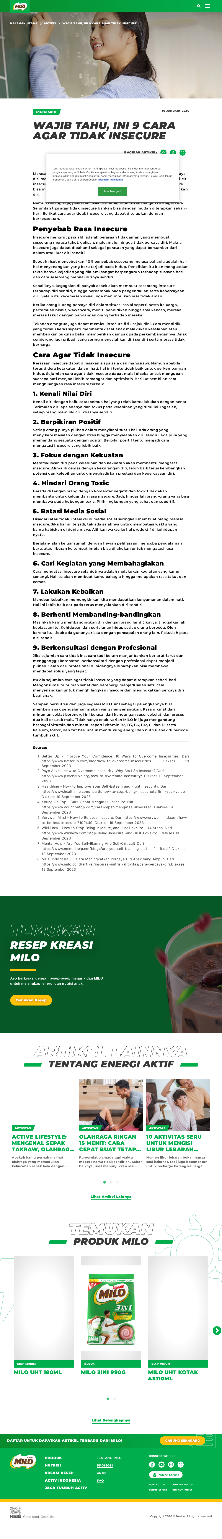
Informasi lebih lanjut (110, 179)
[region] (112, 178)
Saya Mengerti (112, 191)
